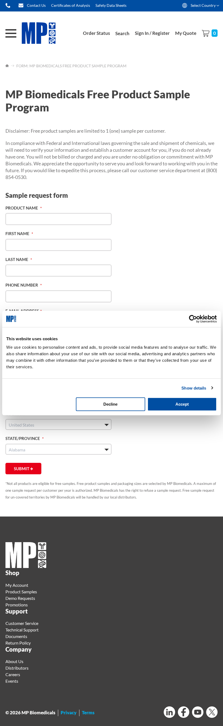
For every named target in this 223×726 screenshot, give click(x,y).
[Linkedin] (169, 712)
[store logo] (42, 33)
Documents (16, 636)
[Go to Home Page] (7, 65)
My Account (16, 585)
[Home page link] (25, 566)
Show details (193, 387)
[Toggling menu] (10, 33)
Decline (110, 404)
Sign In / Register (152, 33)
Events (11, 681)
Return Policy (18, 642)
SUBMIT (22, 468)
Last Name (17, 259)
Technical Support (22, 629)
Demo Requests (20, 598)
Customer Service (21, 623)
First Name (17, 233)
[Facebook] (183, 712)
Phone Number (22, 284)
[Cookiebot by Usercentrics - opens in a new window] (193, 319)
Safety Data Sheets (110, 5)
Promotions (16, 604)
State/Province (23, 438)
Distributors (17, 667)
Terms (88, 712)
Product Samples (21, 591)
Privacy (68, 712)
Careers (12, 674)
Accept (182, 404)
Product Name (22, 207)
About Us (14, 661)
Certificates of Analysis (70, 5)
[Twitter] (212, 712)
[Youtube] (197, 712)
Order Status (96, 33)
